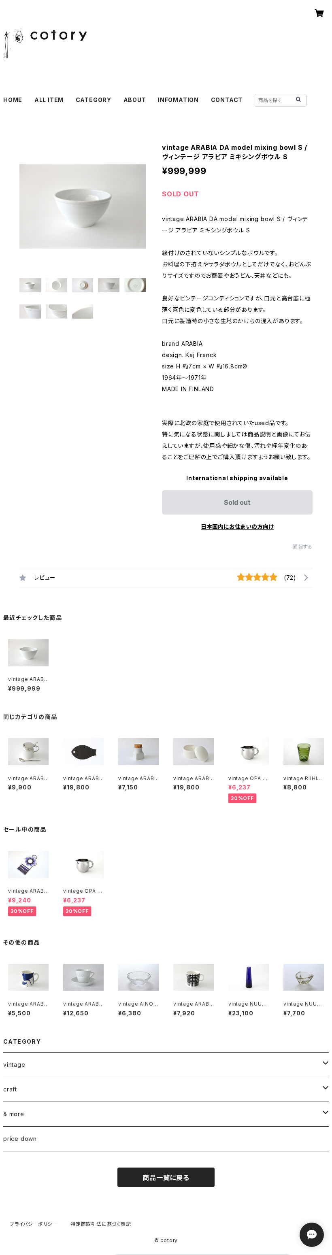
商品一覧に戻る (166, 1178)
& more (13, 1113)
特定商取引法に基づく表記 (100, 1224)
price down (20, 1138)
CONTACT (227, 99)
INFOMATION (178, 99)
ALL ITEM (49, 99)
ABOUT (134, 99)
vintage (14, 1064)
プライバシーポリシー (33, 1224)
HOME (12, 99)
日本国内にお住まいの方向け (237, 526)
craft (10, 1089)
